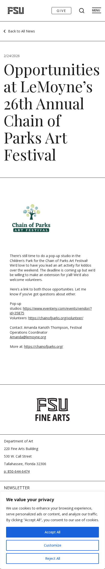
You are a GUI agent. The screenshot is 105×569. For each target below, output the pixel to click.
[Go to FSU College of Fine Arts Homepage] (52, 409)
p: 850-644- (13, 471)
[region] (52, 530)
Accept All (52, 532)
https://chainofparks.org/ (43, 346)
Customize (52, 545)
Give (61, 10)
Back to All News (21, 31)
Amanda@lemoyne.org (28, 337)
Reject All (52, 558)
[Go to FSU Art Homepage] (10, 10)
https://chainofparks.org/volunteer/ (55, 318)
